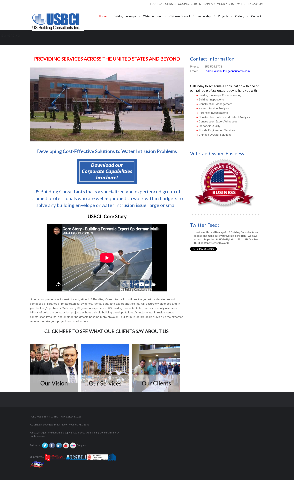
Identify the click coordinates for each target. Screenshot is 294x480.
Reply (207, 243)
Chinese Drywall (179, 16)
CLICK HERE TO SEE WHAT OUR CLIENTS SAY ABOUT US (106, 331)
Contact (256, 16)
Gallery (239, 16)
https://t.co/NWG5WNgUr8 (219, 239)
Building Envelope (125, 16)
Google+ (81, 445)
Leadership (204, 16)
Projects (223, 16)
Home (103, 16)
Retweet (215, 243)
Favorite (224, 243)
